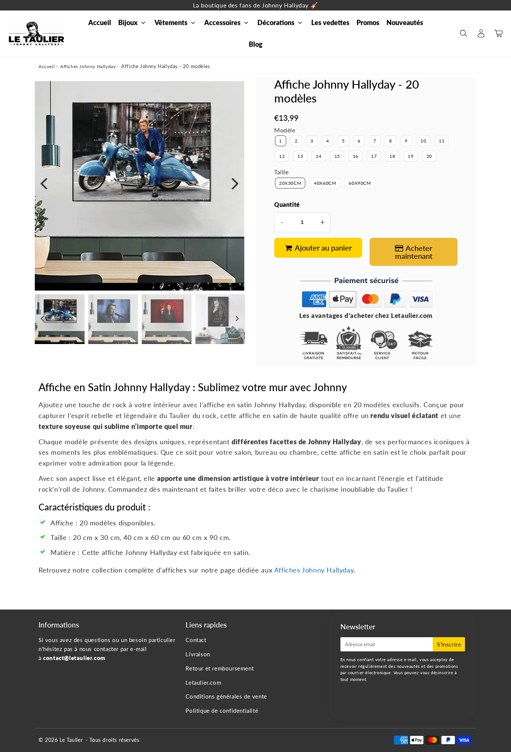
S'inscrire (449, 644)
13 (300, 156)
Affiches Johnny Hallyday (88, 66)
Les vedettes (330, 22)
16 (355, 156)
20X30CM (290, 183)
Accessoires (222, 22)
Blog (256, 44)
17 (374, 156)
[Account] (480, 33)
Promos (368, 22)
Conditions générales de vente (226, 696)
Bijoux (128, 22)
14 (318, 156)
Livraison (198, 654)
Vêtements (170, 22)
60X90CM (360, 183)
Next (235, 183)
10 (423, 141)
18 (392, 156)
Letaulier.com (203, 682)
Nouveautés (404, 22)
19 (410, 156)
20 (429, 156)
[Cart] (498, 33)
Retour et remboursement (220, 668)
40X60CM (325, 183)
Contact (196, 639)
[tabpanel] (59, 319)
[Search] (463, 33)
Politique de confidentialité (222, 710)
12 (282, 156)
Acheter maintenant (413, 251)
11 (441, 141)
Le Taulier (71, 740)
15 (337, 156)
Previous (44, 183)
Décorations (275, 22)
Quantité (287, 204)
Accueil (99, 22)
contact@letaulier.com (74, 657)
